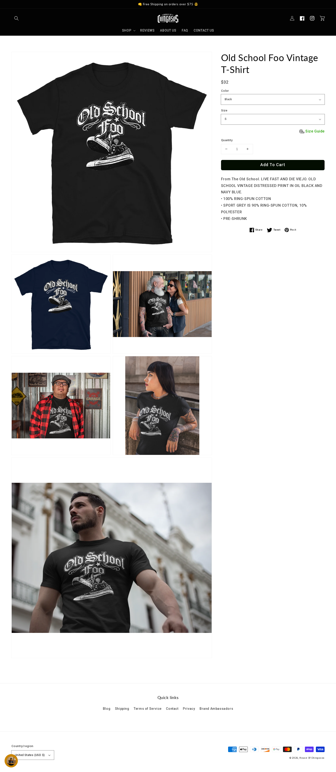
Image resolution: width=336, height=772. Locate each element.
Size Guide (315, 131)
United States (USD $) (30, 755)
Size (224, 110)
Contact (172, 708)
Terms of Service (148, 708)
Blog (106, 708)
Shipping (122, 708)
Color (225, 90)
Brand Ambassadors (216, 708)
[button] (16, 18)
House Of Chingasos (312, 758)
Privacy (189, 708)
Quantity (226, 140)
